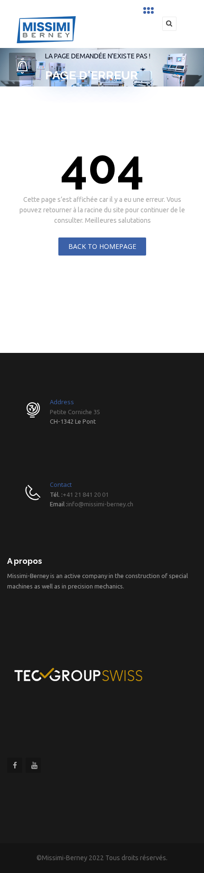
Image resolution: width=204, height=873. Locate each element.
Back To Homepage (102, 246)
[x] (150, 10)
